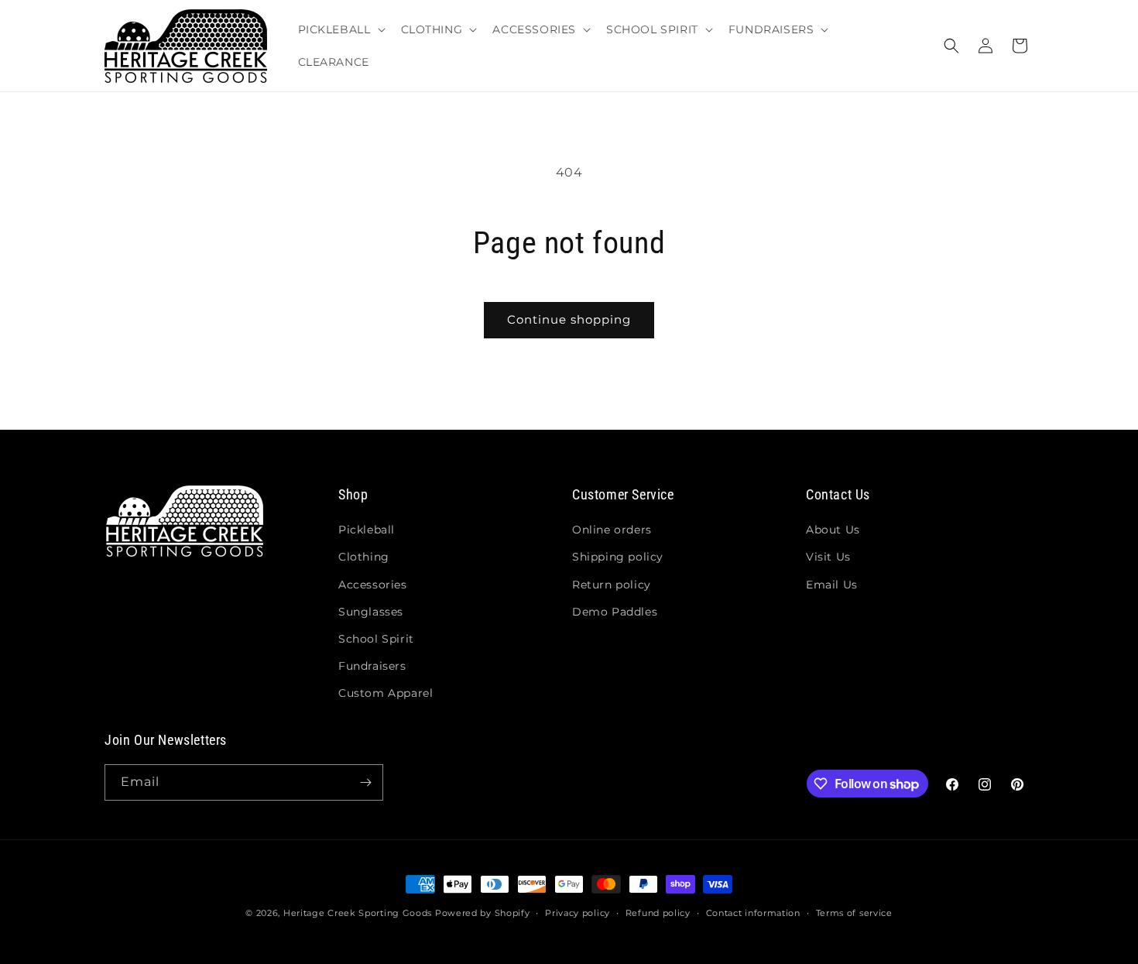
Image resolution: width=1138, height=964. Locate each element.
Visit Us (828, 557)
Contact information (753, 912)
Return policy (611, 585)
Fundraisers (372, 666)
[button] (340, 29)
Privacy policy (577, 912)
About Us (833, 530)
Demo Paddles (614, 612)
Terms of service (854, 912)
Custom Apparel (385, 693)
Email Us (832, 585)
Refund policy (658, 912)
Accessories (372, 585)
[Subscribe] (365, 782)
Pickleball (366, 530)
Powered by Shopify (482, 912)
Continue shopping (569, 319)
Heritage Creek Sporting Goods (357, 912)
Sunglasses (370, 612)
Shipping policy (617, 557)
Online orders (612, 530)
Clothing (363, 557)
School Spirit (376, 639)
